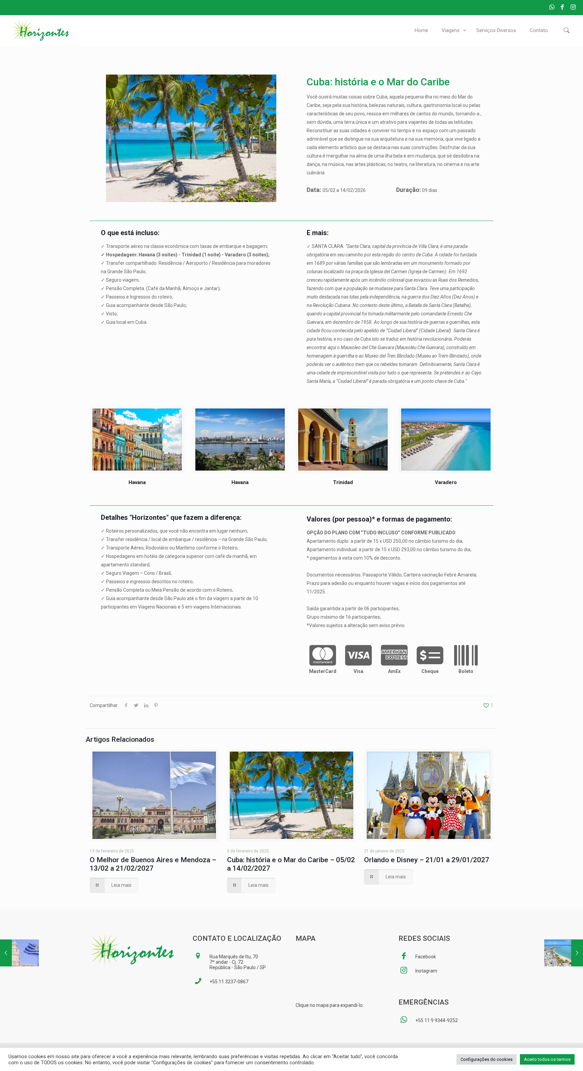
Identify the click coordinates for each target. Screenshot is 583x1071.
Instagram (426, 971)
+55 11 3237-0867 (229, 981)
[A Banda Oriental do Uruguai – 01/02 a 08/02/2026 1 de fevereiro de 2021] (19, 998)
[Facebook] (562, 6)
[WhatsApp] (552, 6)
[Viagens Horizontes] (40, 30)
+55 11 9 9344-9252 (436, 1020)
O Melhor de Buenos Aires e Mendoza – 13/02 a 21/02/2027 (153, 864)
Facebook (425, 956)
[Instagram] (573, 6)
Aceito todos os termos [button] (547, 1059)
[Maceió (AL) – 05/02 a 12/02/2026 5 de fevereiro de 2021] (563, 998)
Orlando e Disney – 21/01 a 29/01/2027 (426, 860)
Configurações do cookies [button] (486, 1059)
